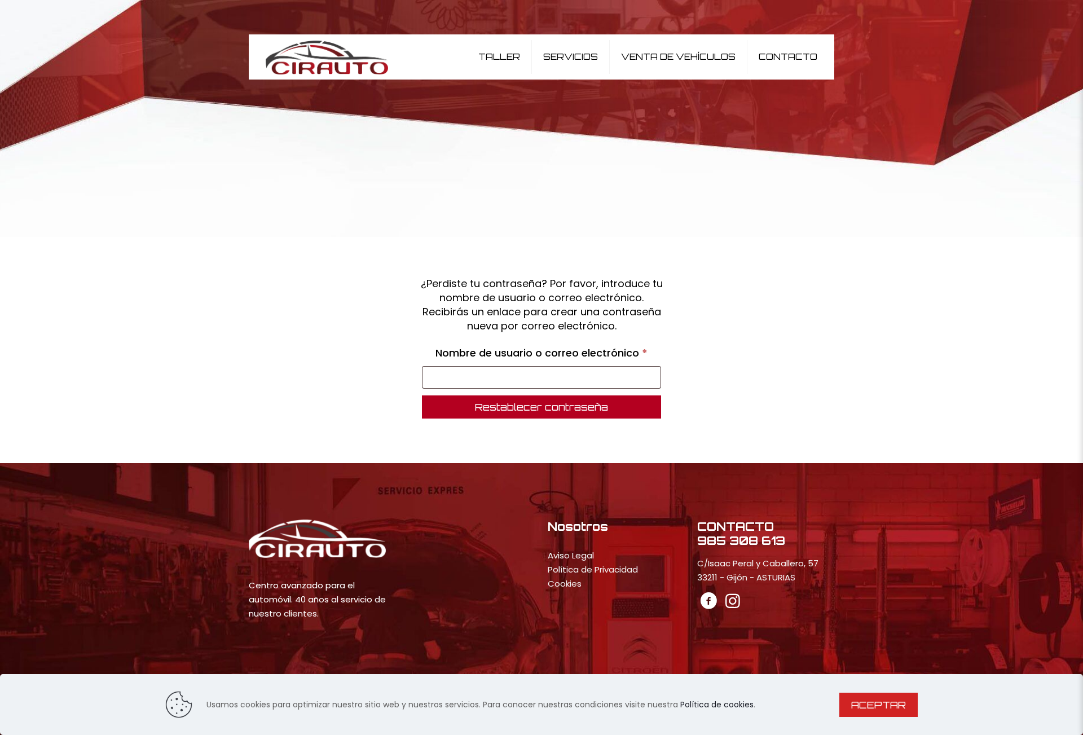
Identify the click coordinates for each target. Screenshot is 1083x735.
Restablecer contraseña (541, 407)
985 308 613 (741, 540)
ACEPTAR (878, 705)
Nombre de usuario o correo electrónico (548, 352)
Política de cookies (717, 704)
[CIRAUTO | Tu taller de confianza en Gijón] (327, 57)
